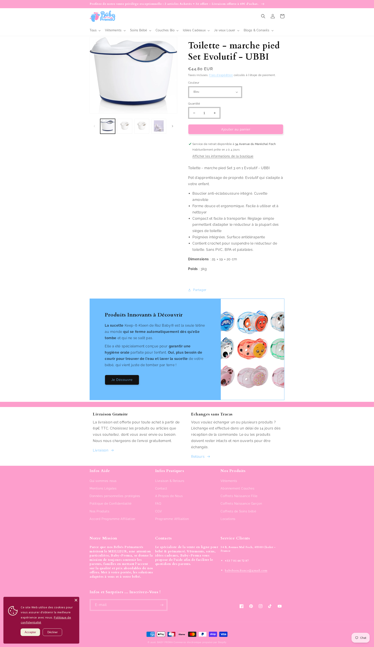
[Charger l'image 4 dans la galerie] (158, 126)
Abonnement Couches (237, 488)
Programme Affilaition (172, 519)
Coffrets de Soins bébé (238, 511)
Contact (161, 488)
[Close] (76, 600)
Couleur (194, 82)
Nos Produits (99, 511)
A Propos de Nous (169, 496)
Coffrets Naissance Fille (239, 496)
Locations (228, 519)
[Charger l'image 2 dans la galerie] (124, 126)
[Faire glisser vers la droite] (172, 126)
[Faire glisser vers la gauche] (94, 126)
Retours (198, 457)
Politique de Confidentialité (111, 503)
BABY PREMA (165, 642)
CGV (158, 511)
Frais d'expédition (221, 75)
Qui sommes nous (103, 481)
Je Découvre (122, 380)
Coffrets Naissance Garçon (241, 503)
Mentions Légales (103, 488)
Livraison (100, 450)
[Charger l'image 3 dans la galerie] (141, 126)
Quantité (194, 103)
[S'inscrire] (161, 605)
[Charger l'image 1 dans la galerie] (107, 126)
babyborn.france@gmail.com (246, 570)
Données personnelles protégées (115, 496)
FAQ (158, 503)
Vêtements (229, 481)
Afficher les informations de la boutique (222, 156)
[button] (94, 30)
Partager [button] (199, 290)
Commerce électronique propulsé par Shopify (200, 642)
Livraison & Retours (169, 481)
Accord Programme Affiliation (112, 519)
